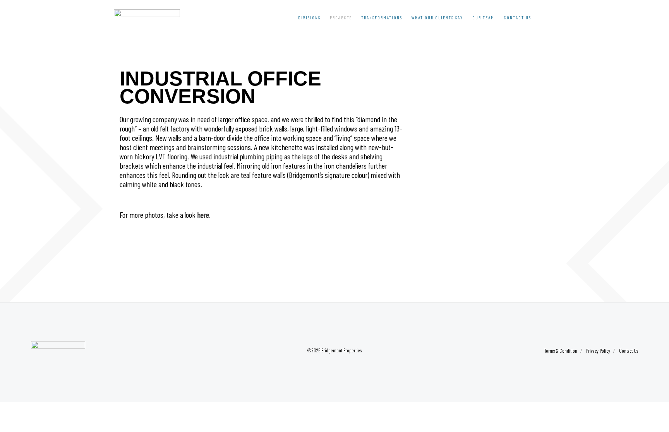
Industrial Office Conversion (220, 87)
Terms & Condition (560, 351)
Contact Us (628, 351)
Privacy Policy (598, 351)
